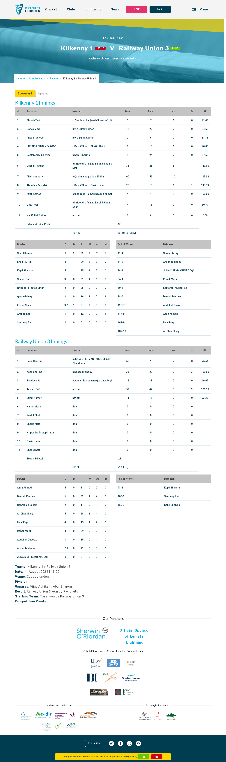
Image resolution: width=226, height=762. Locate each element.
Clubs (71, 9)
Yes (143, 756)
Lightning (93, 9)
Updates (43, 93)
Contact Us (94, 743)
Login (160, 9)
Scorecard (25, 93)
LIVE (137, 9)
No (156, 756)
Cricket (51, 9)
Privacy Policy (129, 756)
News (115, 9)
